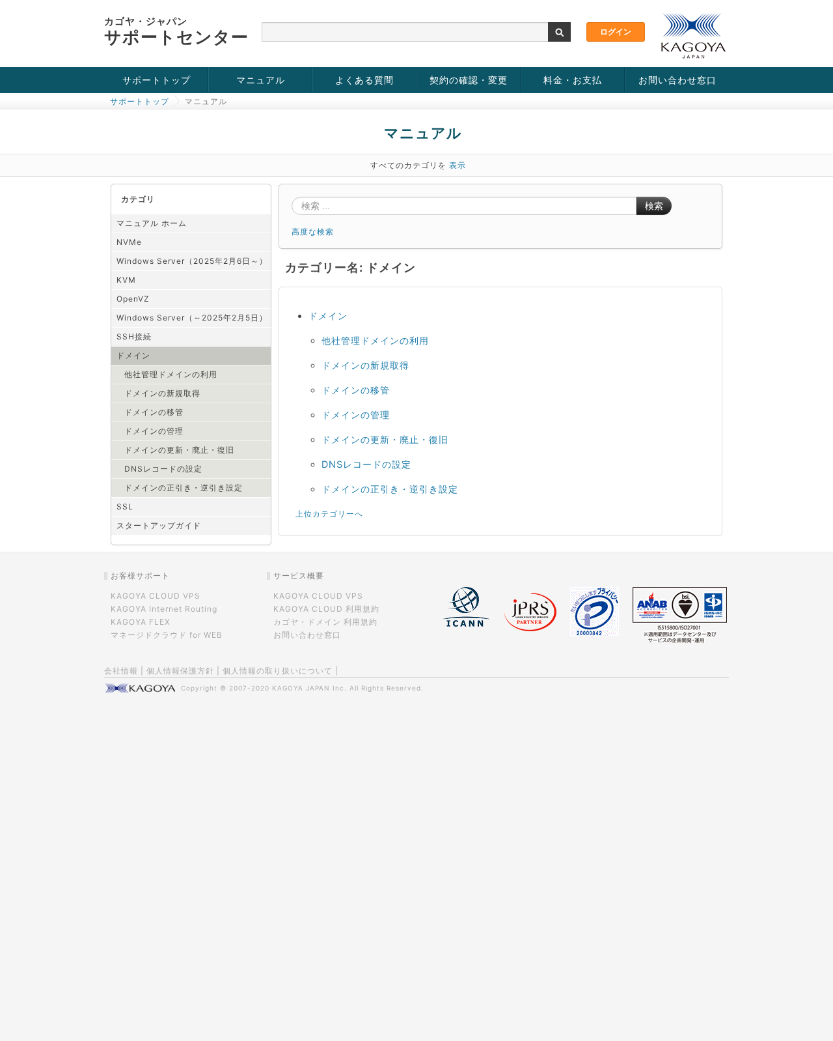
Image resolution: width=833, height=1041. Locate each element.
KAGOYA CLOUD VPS (155, 596)
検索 (654, 206)
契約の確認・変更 (469, 79)
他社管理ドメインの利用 (170, 374)
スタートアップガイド (158, 525)
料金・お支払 (572, 79)
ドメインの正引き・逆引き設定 (183, 487)
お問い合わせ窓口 (677, 79)
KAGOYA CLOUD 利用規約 (326, 609)
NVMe (129, 242)
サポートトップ (156, 79)
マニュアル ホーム (151, 223)
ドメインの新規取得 (162, 393)
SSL (124, 506)
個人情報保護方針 (180, 671)
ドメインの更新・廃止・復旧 (179, 450)
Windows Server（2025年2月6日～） (191, 261)
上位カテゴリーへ (329, 514)
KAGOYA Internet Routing (164, 609)
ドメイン (133, 355)
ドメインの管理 (154, 431)
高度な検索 (313, 231)
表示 (457, 165)
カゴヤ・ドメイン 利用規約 (325, 622)
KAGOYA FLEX (141, 622)
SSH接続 (134, 336)
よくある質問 (364, 79)
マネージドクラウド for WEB (167, 635)
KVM (126, 280)
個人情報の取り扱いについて (278, 671)
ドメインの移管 (154, 412)
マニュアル (260, 79)
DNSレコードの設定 (163, 469)
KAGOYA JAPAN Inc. (309, 688)
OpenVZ (133, 299)
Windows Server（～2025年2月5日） (191, 317)
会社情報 (121, 671)
